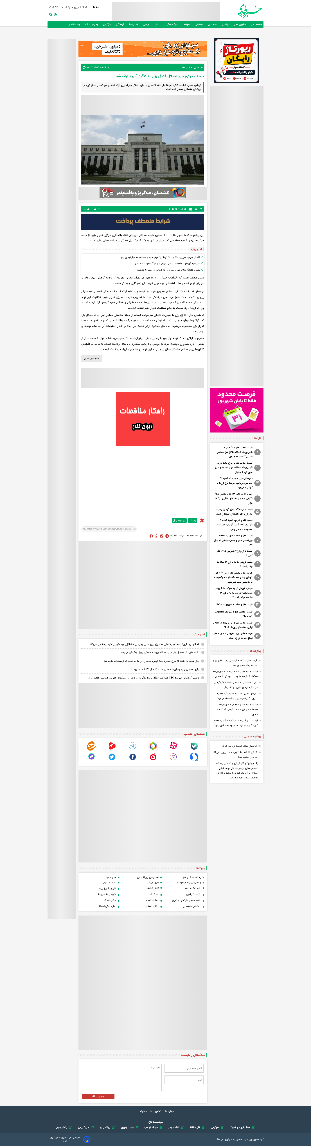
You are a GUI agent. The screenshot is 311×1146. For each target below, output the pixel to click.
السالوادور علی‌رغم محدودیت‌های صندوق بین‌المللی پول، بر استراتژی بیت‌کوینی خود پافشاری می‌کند (144, 644)
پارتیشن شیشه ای (191, 906)
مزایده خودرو (152, 900)
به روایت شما (91, 25)
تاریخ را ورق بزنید (107, 888)
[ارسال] (190, 209)
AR (97, 7)
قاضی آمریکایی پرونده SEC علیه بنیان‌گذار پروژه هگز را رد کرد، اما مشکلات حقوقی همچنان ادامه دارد (143, 678)
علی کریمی (83, 1127)
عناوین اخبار (240, 25)
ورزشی (146, 25)
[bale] (194, 750)
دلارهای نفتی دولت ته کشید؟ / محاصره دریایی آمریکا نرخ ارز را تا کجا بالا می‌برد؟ (235, 483)
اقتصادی (213, 25)
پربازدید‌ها (255, 651)
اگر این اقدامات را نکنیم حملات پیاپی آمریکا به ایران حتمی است (235, 754)
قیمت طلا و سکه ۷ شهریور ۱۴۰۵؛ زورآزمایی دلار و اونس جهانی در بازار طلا (233, 540)
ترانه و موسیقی (109, 882)
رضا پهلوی (61, 1127)
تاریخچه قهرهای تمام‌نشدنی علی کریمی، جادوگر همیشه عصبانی (167, 263)
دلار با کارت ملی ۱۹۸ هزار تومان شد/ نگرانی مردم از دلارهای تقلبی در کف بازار (234, 498)
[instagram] (173, 760)
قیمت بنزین (127, 1127)
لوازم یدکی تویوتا (107, 906)
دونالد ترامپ (151, 1127)
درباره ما (170, 1111)
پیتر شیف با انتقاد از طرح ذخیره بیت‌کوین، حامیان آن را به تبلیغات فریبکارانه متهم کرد (151, 661)
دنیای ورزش (153, 882)
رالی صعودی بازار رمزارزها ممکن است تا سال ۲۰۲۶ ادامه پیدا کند (163, 669)
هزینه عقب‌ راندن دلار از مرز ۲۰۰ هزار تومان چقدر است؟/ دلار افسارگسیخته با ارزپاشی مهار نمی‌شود (233, 577)
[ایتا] (91, 750)
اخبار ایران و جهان (192, 888)
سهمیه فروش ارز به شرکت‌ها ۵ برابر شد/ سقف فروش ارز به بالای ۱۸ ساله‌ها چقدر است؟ (234, 592)
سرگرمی (107, 25)
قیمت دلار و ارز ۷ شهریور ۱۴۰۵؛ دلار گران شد (235, 553)
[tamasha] (112, 750)
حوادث (186, 25)
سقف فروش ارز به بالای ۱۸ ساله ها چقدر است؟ (235, 564)
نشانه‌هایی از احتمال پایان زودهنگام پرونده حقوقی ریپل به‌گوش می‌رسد (159, 652)
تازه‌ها (257, 438)
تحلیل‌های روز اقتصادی (148, 877)
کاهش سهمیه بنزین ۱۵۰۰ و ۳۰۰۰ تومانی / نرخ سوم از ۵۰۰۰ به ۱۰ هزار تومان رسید (159, 257)
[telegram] (132, 750)
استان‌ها (133, 25)
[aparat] (173, 750)
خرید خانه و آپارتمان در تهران (186, 900)
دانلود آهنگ (110, 900)
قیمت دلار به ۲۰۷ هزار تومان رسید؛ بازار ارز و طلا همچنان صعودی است (234, 511)
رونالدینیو (105, 1127)
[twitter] (161, 535)
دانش (157, 25)
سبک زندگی (172, 25)
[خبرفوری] (241, 11)
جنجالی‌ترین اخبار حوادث (189, 882)
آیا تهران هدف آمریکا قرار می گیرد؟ (239, 746)
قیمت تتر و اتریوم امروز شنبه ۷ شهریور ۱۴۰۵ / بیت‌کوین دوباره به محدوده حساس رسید (235, 524)
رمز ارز (193, 520)
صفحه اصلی (256, 25)
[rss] (55, 14)
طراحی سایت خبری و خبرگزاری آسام (65, 1139)
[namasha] (153, 760)
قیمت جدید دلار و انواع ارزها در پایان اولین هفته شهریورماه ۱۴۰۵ (233, 625)
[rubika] (153, 750)
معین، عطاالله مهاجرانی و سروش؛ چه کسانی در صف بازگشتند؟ (168, 270)
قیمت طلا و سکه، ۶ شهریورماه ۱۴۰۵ (234, 605)
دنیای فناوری (153, 888)
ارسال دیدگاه (98, 1096)
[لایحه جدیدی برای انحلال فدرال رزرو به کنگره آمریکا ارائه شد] (167, 535)
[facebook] (151, 535)
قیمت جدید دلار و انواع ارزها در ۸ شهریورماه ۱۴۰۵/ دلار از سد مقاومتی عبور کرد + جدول (234, 467)
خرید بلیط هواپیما (107, 894)
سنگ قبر (154, 894)
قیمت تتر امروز (193, 894)
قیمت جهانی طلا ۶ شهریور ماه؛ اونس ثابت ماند (233, 614)
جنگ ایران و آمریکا (240, 1127)
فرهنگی (120, 25)
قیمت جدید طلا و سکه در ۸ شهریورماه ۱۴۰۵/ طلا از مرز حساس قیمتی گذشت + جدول (235, 452)
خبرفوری (228, 1139)
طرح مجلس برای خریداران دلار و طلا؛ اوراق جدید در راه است (233, 636)
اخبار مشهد (111, 877)
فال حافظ (195, 1127)
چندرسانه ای (74, 25)
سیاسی (226, 25)
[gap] (91, 760)
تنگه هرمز (174, 1127)
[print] (196, 208)
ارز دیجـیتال (179, 520)
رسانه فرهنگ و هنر (192, 877)
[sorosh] (194, 760)
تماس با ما (156, 1111)
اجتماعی (199, 25)
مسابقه (143, 1111)
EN (93, 7)
